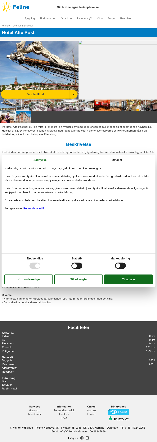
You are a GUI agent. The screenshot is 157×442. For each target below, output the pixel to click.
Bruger (111, 18)
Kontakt (91, 410)
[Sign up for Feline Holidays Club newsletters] (87, 438)
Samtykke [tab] (40, 159)
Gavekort (66, 18)
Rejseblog (126, 18)
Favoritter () (84, 18)
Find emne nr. (47, 18)
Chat (100, 18)
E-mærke (118, 412)
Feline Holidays (78, 7)
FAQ (64, 417)
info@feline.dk (68, 431)
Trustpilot (118, 418)
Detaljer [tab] (117, 159)
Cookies (64, 414)
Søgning (30, 18)
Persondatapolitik (64, 410)
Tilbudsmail (34, 414)
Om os (91, 414)
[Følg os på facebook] (81, 438)
